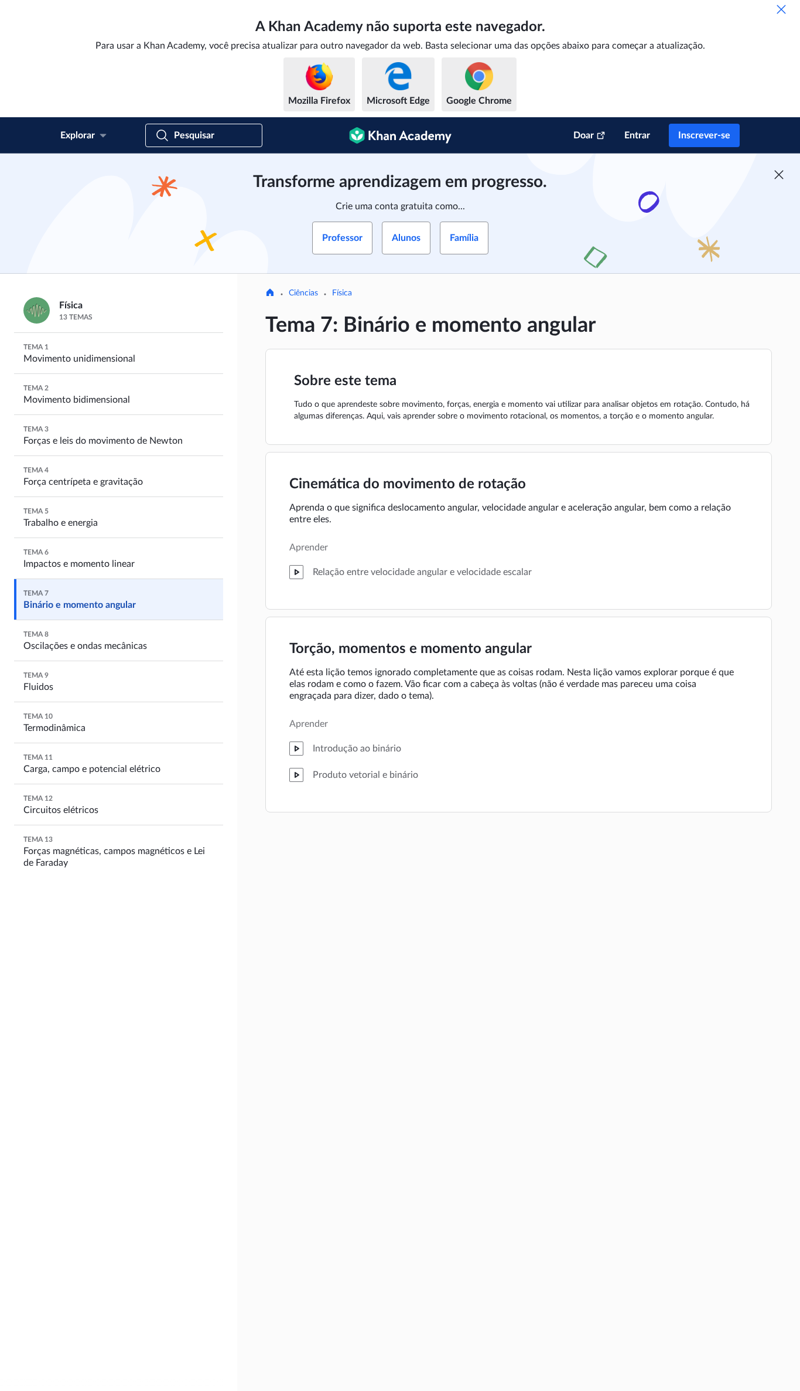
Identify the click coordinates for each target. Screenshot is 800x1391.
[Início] (270, 294)
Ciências (303, 293)
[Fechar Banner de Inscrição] (779, 174)
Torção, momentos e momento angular (410, 649)
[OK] (781, 9)
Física (342, 293)
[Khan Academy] (400, 135)
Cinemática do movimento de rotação (407, 484)
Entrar (637, 135)
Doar (583, 135)
